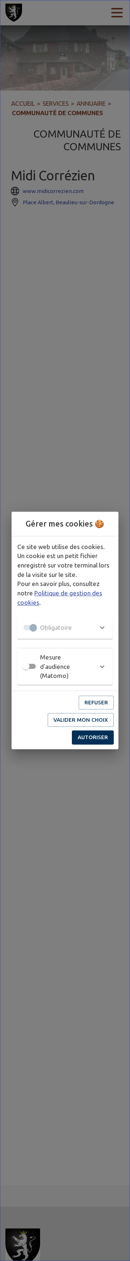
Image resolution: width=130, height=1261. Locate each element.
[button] (65, 627)
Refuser (96, 702)
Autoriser (93, 737)
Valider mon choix (80, 720)
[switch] (26, 666)
